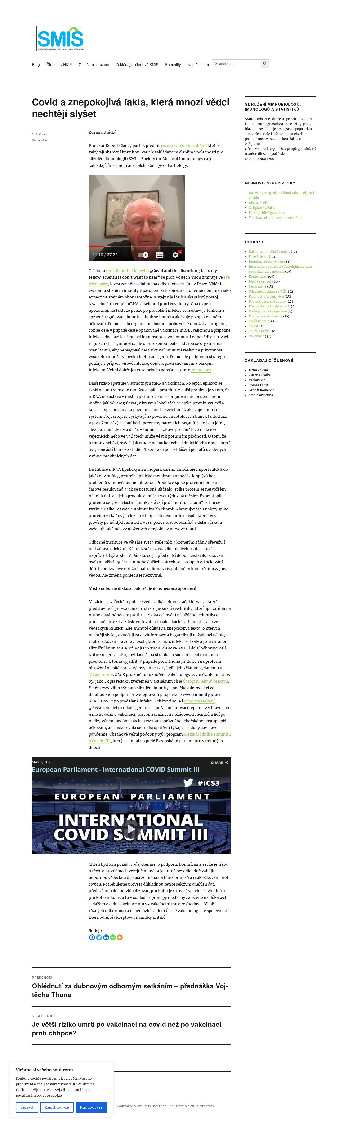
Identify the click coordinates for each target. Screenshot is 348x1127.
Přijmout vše (91, 1107)
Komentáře (39, 140)
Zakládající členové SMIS (137, 64)
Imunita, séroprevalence (267, 262)
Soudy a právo (259, 331)
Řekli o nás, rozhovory (265, 316)
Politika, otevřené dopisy (267, 301)
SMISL (254, 326)
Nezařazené (257, 287)
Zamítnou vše (57, 1107)
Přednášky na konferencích (269, 306)
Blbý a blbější (258, 203)
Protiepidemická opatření (268, 311)
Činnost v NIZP (59, 64)
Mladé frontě (101, 674)
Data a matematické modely (269, 252)
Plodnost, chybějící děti (266, 296)
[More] (120, 937)
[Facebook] (92, 937)
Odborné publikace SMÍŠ (267, 291)
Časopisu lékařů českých (205, 681)
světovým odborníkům (184, 145)
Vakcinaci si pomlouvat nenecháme (275, 218)
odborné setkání (199, 701)
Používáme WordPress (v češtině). (142, 1106)
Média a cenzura (261, 282)
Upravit (27, 1107)
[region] (61, 1090)
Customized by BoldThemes (193, 1106)
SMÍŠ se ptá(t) (259, 321)
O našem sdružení (94, 64)
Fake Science (258, 257)
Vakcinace (256, 336)
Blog (36, 64)
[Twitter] (99, 937)
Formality (173, 64)
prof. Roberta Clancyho (127, 270)
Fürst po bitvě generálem (267, 213)
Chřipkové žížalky (262, 208)
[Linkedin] (106, 937)
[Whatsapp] (113, 937)
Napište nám (198, 64)
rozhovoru (201, 370)
